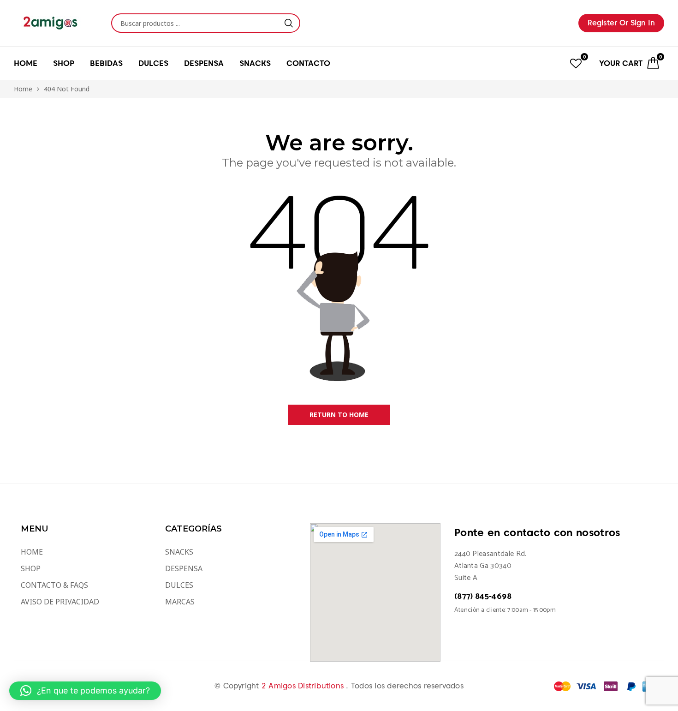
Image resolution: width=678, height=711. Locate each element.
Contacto (308, 63)
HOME (25, 63)
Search (288, 23)
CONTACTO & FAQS (54, 585)
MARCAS (180, 602)
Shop (63, 63)
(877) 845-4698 (482, 596)
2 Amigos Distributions (304, 685)
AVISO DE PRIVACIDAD (60, 602)
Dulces (153, 63)
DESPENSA (183, 568)
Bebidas (106, 63)
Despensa (204, 63)
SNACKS (179, 552)
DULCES (179, 585)
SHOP (31, 568)
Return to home (339, 414)
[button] (85, 690)
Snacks (255, 63)
